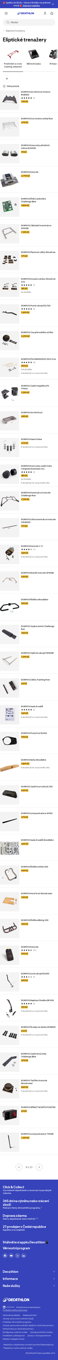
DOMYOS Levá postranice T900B (37, 1134)
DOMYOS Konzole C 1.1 (32, 546)
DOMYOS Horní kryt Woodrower (36, 893)
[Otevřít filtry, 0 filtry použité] (7, 78)
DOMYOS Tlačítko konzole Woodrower (34, 1081)
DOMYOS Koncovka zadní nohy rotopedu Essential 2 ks (36, 467)
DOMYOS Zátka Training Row (35, 679)
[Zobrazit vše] (4, 31)
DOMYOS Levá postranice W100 (37, 813)
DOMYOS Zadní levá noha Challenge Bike (34, 1055)
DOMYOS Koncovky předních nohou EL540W (35, 146)
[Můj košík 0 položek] (51, 13)
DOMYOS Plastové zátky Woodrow (38, 252)
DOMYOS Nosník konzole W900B (37, 573)
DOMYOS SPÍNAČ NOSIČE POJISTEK (38, 1107)
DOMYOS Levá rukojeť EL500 (35, 973)
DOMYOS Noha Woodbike (33, 760)
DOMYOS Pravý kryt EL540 (34, 733)
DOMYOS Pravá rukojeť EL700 (36, 305)
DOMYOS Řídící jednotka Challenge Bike (33, 200)
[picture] (9, 100)
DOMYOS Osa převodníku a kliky (37, 332)
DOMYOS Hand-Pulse (31, 439)
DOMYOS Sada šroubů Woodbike (37, 840)
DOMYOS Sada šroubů (32, 706)
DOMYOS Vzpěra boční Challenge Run (38, 627)
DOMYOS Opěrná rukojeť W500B (37, 653)
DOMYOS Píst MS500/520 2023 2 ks (38, 359)
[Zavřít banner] (53, 4)
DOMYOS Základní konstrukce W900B (36, 226)
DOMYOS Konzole (30, 172)
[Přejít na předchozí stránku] (19, 1167)
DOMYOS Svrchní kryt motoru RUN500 (36, 93)
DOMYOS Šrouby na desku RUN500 (38, 1027)
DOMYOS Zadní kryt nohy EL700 (37, 786)
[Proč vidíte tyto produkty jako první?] (4, 86)
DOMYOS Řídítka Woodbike (34, 599)
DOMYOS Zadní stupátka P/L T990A (35, 387)
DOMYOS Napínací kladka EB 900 (37, 1000)
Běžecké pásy (34, 63)
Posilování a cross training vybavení (13, 65)
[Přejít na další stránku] (39, 1167)
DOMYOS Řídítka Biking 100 (34, 920)
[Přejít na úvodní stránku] (25, 13)
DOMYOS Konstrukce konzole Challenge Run (36, 494)
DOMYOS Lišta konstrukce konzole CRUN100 (38, 520)
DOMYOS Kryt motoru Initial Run (37, 118)
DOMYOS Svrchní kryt (31, 412)
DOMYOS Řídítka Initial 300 (34, 866)
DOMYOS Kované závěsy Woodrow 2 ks (38, 280)
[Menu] (6, 13)
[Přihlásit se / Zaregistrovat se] (45, 13)
